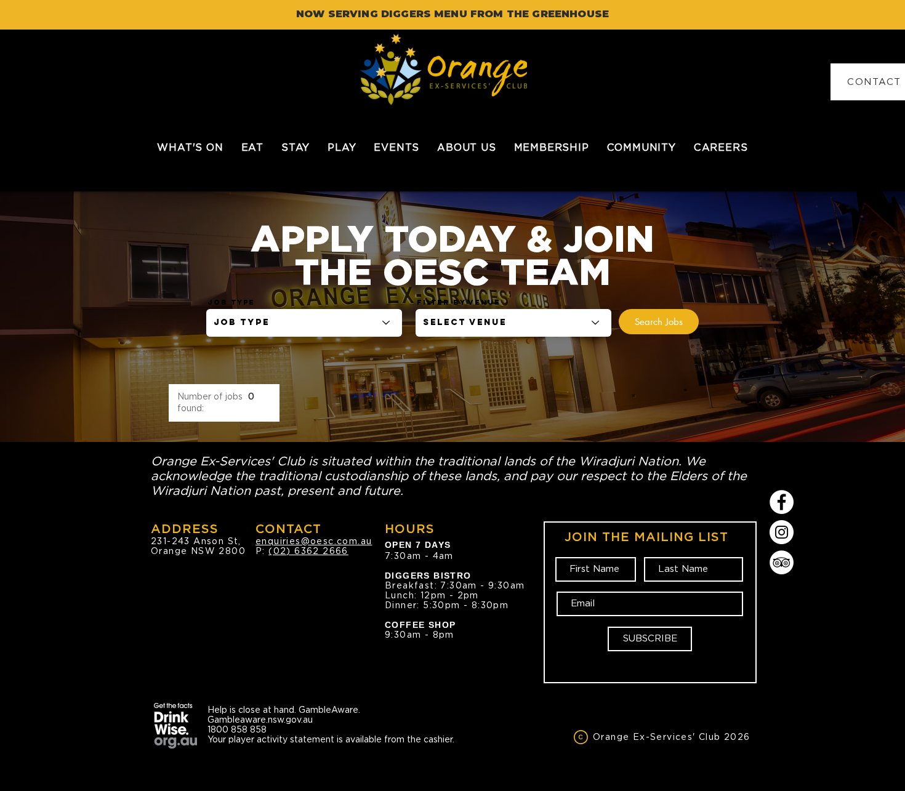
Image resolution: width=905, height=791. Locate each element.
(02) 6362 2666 (308, 551)
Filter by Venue (459, 302)
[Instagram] (782, 532)
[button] (252, 147)
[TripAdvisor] (782, 562)
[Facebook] (782, 502)
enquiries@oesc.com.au (313, 541)
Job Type (231, 302)
